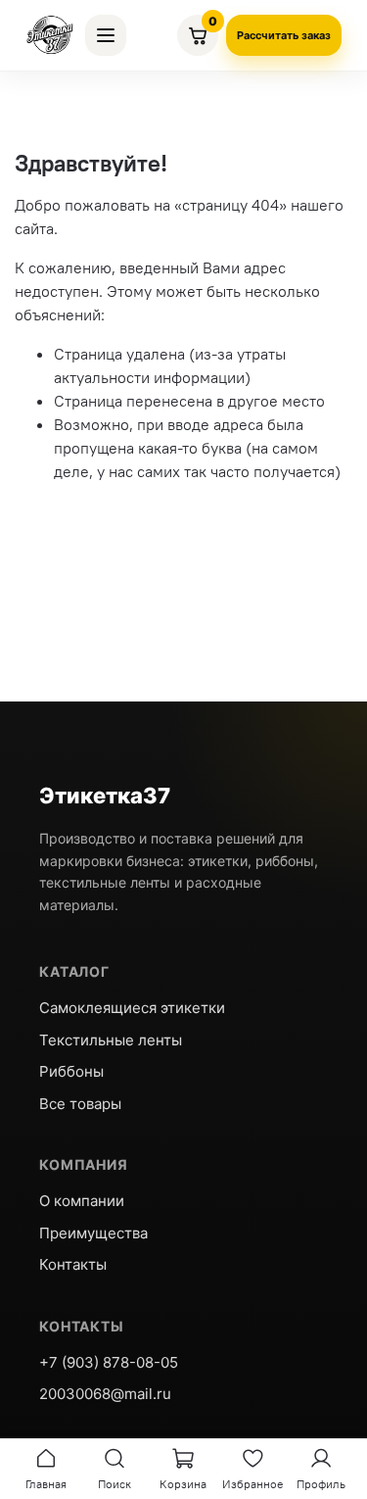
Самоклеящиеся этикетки (132, 1007)
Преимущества (93, 1233)
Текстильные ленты (110, 1040)
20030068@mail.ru (105, 1393)
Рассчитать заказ (284, 35)
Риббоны (71, 1071)
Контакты (73, 1264)
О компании (81, 1200)
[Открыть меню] (105, 35)
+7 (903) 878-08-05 (108, 1362)
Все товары (80, 1103)
